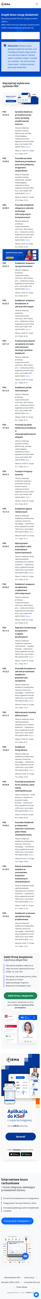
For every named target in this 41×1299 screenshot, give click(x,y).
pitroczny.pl (29, 1277)
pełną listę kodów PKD (17, 67)
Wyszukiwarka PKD (12, 1277)
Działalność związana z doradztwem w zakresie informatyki (25, 303)
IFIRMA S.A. (30, 1292)
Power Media (21, 1287)
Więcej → (28, 147)
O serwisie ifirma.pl (32, 1282)
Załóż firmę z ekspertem (20, 995)
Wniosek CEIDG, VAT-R (10, 1282)
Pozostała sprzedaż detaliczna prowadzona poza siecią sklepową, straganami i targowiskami (25, 164)
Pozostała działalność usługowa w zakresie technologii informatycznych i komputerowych (24, 211)
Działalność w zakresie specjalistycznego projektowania (25, 916)
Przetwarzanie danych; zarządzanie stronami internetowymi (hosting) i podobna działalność (25, 347)
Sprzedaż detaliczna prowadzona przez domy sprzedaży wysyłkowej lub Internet (23, 118)
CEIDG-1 (4, 21)
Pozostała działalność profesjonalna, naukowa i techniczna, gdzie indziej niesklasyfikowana (25, 828)
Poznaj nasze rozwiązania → (17, 1220)
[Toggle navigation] (37, 4)
